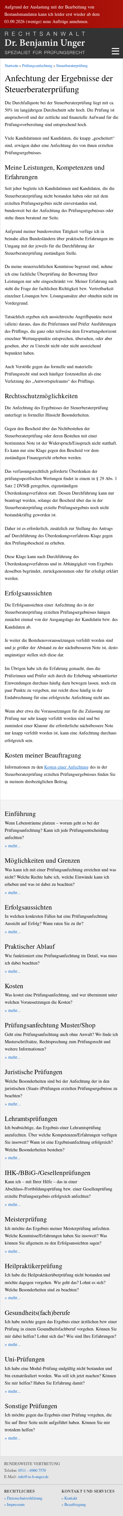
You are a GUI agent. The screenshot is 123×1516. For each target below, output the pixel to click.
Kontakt (70, 1498)
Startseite (11, 65)
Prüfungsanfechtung (37, 65)
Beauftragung (75, 1504)
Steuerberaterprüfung (72, 65)
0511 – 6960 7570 (32, 1470)
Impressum (16, 1504)
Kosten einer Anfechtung (66, 767)
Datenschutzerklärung (24, 1498)
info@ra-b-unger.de (33, 1476)
